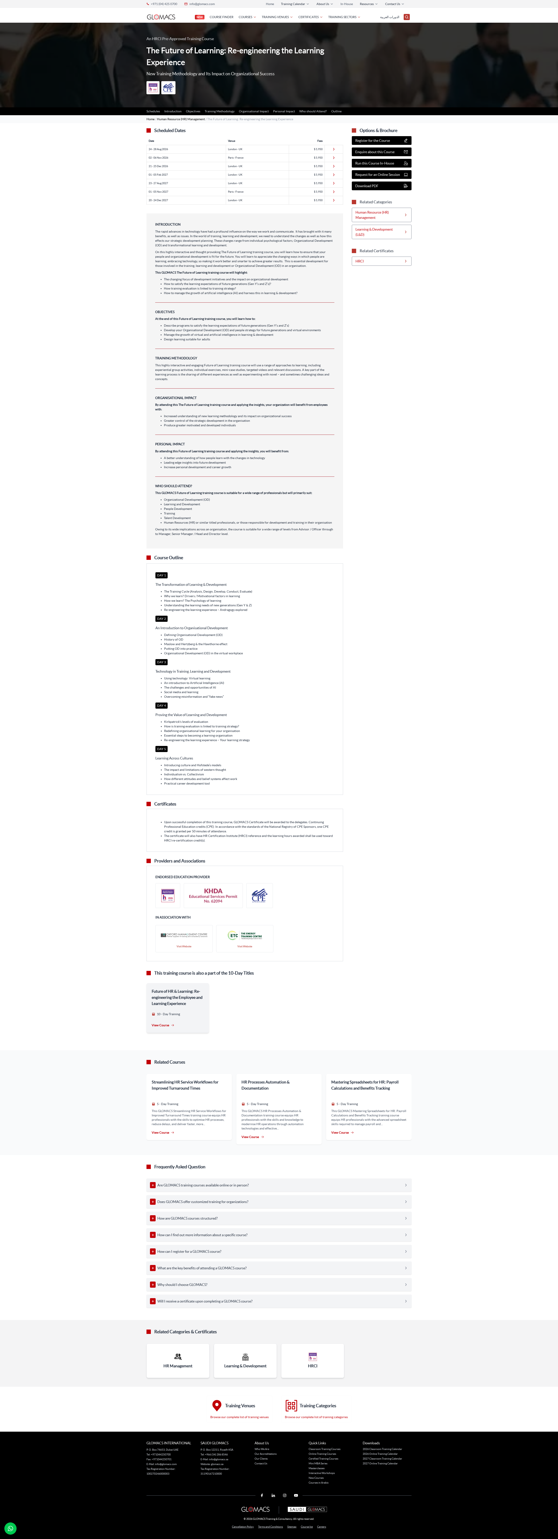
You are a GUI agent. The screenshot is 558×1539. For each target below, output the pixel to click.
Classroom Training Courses (324, 1449)
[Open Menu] (407, 17)
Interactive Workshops (322, 1473)
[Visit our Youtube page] (296, 1495)
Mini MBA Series (318, 1463)
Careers (321, 1526)
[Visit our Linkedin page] (273, 1495)
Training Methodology (220, 111)
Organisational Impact (254, 111)
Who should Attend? (313, 111)
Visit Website (184, 946)
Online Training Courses (322, 1453)
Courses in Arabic (319, 1482)
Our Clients (261, 1458)
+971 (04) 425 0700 (164, 4)
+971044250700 (160, 1454)
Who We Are (262, 1449)
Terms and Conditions (270, 1526)
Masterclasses (317, 1468)
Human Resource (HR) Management (181, 119)
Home (270, 4)
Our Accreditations (266, 1453)
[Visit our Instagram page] (284, 1495)
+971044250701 (162, 1459)
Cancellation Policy (243, 1526)
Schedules (153, 111)
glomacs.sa (217, 1464)
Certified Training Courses (323, 1458)
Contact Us (261, 1463)
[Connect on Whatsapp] (10, 1528)
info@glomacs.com (202, 4)
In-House (346, 4)
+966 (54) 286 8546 (216, 1454)
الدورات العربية (389, 17)
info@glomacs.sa (218, 1459)
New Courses (316, 1477)
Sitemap (291, 1526)
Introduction (173, 111)
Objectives (193, 111)
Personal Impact (284, 111)
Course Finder (221, 17)
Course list (307, 1526)
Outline (336, 111)
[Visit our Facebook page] (262, 1495)
